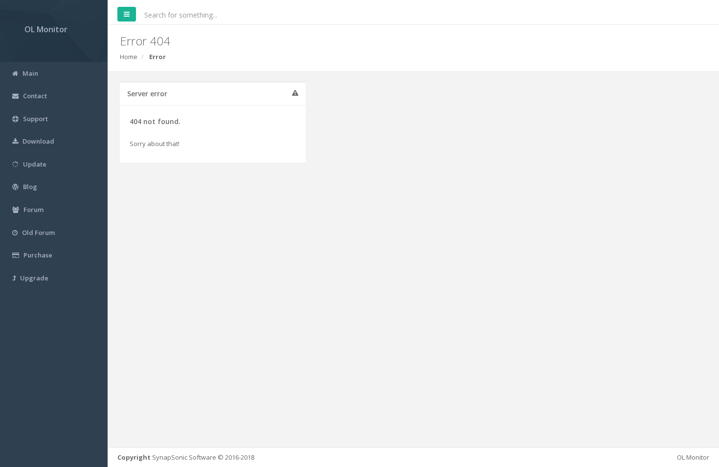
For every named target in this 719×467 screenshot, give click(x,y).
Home (128, 56)
